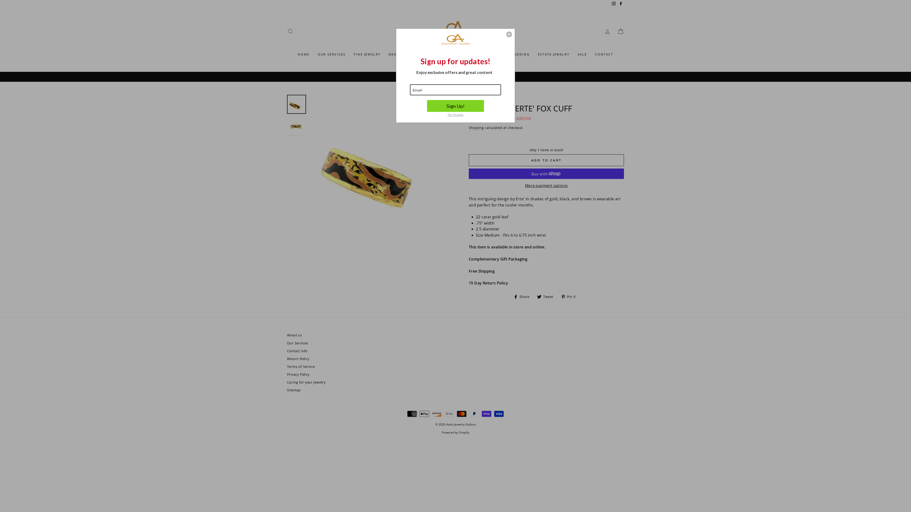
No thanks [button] (456, 115)
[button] (509, 34)
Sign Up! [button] (455, 106)
